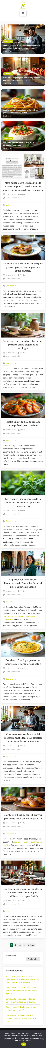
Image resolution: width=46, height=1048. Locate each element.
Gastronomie (8, 41)
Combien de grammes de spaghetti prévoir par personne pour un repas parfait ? (20, 111)
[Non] (43, 1039)
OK (23, 1044)
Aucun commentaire (13, 198)
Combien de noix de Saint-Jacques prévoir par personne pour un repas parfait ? (23, 267)
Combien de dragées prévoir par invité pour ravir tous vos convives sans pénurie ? (21, 79)
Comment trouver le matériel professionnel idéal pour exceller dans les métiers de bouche (21, 47)
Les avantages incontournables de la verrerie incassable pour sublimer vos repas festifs (23, 892)
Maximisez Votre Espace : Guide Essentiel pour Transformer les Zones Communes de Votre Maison (23, 186)
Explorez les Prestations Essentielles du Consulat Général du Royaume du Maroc (23, 583)
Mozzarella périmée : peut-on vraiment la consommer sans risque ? (18, 143)
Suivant (31, 945)
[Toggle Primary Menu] (23, 13)
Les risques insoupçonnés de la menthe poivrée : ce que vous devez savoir (23, 502)
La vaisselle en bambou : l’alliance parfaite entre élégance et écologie (23, 344)
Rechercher (11, 955)
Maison (8, 205)
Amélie (22, 194)
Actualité (9, 602)
